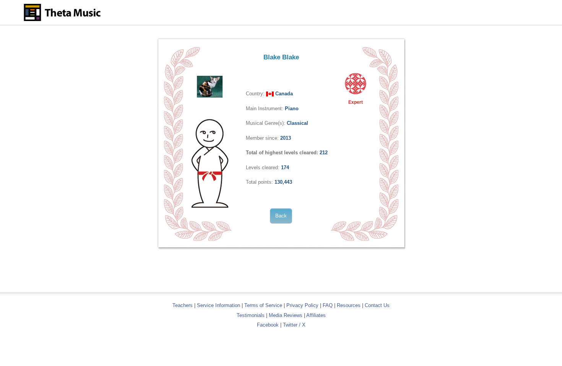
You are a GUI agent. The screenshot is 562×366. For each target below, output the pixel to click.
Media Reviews (285, 315)
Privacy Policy (302, 305)
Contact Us (377, 305)
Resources (349, 305)
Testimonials (251, 315)
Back (281, 216)
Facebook (268, 325)
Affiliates (316, 315)
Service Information (218, 305)
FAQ (328, 305)
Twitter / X (294, 325)
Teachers (183, 305)
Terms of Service (263, 305)
